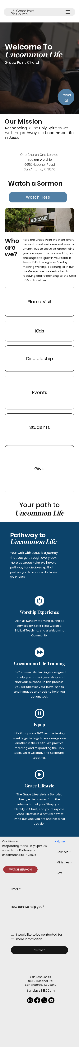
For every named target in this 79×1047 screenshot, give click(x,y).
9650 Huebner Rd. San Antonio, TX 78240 (40, 983)
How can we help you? (27, 907)
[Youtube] (51, 1000)
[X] (44, 1000)
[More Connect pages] (70, 852)
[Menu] (68, 12)
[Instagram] (30, 1000)
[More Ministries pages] (71, 862)
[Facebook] (37, 1000)
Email (16, 889)
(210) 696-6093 (40, 977)
